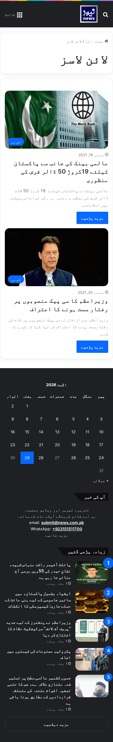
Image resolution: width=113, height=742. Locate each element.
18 (87, 444)
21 (41, 444)
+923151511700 (67, 528)
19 (73, 444)
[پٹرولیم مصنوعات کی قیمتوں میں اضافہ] (91, 659)
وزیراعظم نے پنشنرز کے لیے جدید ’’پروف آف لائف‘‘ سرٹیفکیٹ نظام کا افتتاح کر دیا (38, 628)
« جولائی (100, 480)
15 (27, 431)
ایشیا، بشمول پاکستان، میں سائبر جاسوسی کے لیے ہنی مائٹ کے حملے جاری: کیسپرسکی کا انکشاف (38, 599)
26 (73, 457)
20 (57, 444)
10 (101, 431)
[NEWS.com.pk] (89, 14)
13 (57, 431)
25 (87, 457)
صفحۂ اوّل (95, 41)
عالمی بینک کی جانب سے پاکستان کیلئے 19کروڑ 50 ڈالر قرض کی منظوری (61, 171)
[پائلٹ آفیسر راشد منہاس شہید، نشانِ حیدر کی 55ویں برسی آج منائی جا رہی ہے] (91, 573)
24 (101, 457)
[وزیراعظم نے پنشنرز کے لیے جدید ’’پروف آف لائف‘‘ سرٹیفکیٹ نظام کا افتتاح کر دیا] (91, 630)
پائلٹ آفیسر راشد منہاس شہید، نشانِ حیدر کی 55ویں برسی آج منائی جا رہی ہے (40, 571)
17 (101, 444)
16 (13, 431)
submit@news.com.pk (62, 522)
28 (41, 457)
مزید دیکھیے (56, 724)
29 (27, 457)
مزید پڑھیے (92, 217)
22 (27, 444)
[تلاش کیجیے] (105, 16)
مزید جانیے (56, 535)
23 (12, 444)
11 (87, 431)
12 (73, 431)
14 (41, 431)
